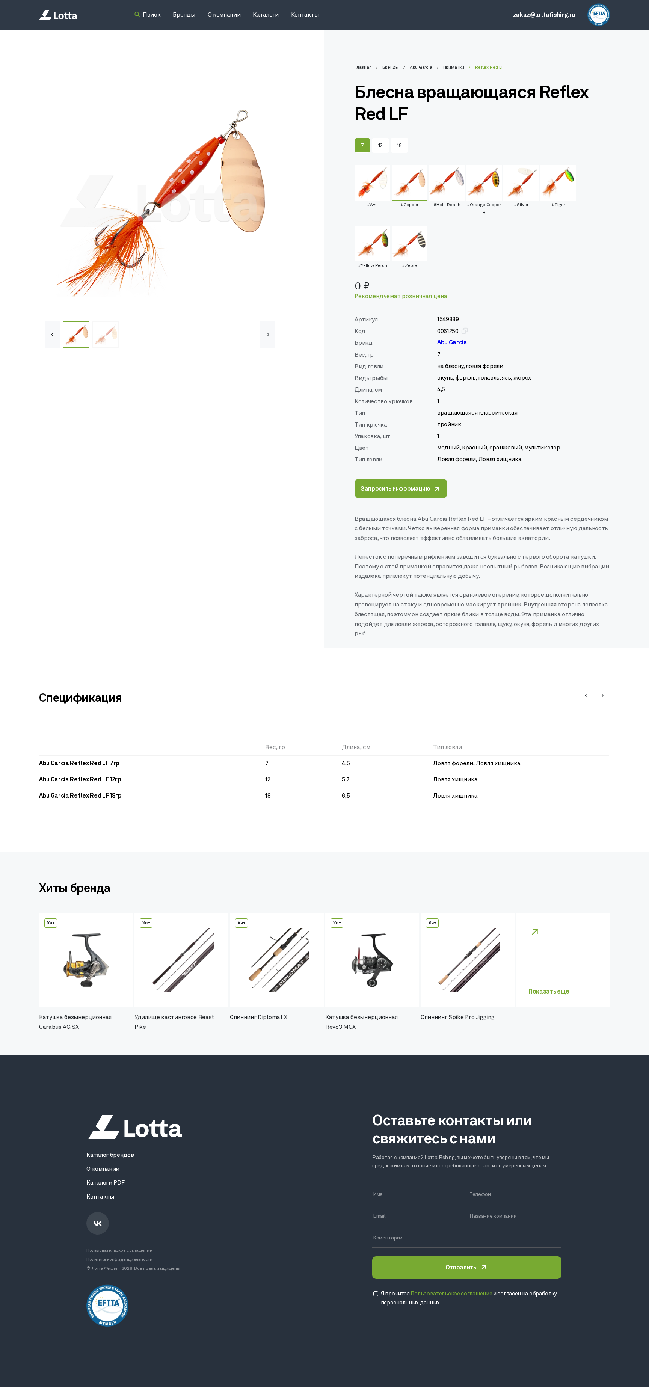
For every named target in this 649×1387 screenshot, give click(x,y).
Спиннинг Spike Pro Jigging (458, 1018)
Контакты (100, 1197)
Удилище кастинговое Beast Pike (174, 1022)
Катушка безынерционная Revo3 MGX (361, 1022)
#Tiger (558, 205)
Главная (363, 67)
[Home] (58, 15)
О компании (102, 1169)
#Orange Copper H (484, 209)
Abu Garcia (421, 67)
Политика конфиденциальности (119, 1259)
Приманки (453, 67)
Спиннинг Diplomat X (258, 1018)
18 (399, 145)
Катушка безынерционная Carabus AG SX (75, 1022)
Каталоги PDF (105, 1183)
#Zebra (409, 266)
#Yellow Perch (372, 266)
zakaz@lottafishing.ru (544, 15)
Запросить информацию (395, 489)
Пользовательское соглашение (119, 1250)
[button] (267, 334)
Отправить (460, 1268)
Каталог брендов (110, 1155)
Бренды (390, 67)
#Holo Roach (446, 205)
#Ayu (372, 205)
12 (380, 145)
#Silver (521, 205)
